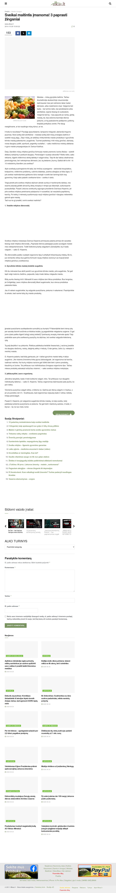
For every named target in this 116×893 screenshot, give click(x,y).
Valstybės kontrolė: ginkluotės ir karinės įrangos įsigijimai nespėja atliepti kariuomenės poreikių (57, 828)
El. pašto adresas (12, 606)
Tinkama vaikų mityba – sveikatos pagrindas (28, 433)
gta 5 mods (77, 880)
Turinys (89, 887)
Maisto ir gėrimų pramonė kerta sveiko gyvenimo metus (32, 429)
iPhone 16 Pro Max (56, 880)
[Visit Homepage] (58, 3)
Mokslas (69, 868)
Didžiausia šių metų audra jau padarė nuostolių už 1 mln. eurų (56, 732)
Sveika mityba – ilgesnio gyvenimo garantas (27, 445)
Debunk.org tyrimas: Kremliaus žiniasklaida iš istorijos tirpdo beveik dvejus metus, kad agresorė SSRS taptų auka (21, 699)
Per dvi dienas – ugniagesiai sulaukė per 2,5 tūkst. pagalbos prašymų (21, 732)
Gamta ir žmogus (16, 11)
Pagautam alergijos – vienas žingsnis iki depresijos (30, 468)
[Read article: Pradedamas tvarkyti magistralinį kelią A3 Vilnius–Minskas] (21, 815)
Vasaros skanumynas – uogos (22, 479)
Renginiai (75, 887)
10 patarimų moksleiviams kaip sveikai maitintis (29, 422)
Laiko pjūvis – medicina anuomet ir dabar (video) (29, 449)
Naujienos (48, 866)
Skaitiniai (48, 871)
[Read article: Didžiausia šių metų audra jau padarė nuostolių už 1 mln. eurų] (58, 719)
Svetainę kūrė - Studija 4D (44, 887)
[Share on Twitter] (23, 33)
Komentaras (10, 567)
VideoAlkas (57, 871)
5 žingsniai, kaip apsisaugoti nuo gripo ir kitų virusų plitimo (34, 426)
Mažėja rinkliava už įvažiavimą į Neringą (57, 766)
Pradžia (7, 11)
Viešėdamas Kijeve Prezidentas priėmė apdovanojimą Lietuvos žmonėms (21, 767)
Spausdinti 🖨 (64, 414)
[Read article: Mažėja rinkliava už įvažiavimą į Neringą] (58, 755)
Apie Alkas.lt (98, 887)
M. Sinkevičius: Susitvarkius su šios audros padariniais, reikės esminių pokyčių (56, 698)
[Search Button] (110, 3)
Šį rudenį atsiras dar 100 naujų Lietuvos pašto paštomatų (57, 797)
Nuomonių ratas (59, 866)
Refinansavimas (42, 880)
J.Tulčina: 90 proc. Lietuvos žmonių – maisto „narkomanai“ (34, 464)
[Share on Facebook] (17, 33)
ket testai (23, 880)
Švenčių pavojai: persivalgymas (22, 437)
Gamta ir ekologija (14, 656)
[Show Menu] (6, 3)
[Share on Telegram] (29, 33)
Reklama (83, 887)
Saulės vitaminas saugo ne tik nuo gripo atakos (29, 456)
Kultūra (68, 866)
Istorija (46, 656)
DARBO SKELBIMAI (89, 880)
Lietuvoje (47, 691)
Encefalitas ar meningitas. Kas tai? (23, 453)
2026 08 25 (10, 671)
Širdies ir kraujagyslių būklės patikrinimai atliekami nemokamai (35, 460)
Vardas (8, 596)
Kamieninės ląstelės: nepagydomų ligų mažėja (28, 441)
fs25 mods (31, 880)
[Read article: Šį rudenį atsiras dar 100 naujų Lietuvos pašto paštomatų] (58, 785)
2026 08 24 (10, 706)
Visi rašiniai (66, 871)
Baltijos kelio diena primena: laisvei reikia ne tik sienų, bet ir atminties (55, 662)
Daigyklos (67, 880)
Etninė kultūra (13, 791)
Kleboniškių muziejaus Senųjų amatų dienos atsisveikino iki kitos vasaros (20, 797)
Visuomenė (48, 868)
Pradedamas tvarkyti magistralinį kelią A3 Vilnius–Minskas (20, 827)
